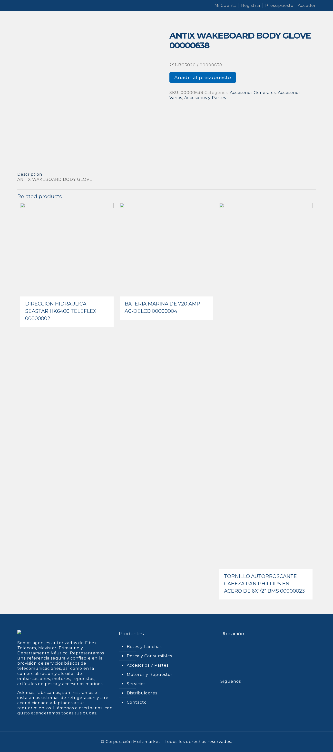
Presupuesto (279, 5)
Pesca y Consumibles (149, 656)
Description (29, 174)
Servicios (136, 683)
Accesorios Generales (253, 92)
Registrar (251, 5)
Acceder (307, 5)
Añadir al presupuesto (202, 77)
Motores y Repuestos (150, 674)
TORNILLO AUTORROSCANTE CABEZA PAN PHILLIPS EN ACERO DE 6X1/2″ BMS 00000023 (264, 583)
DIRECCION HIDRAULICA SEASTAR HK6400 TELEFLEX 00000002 (60, 311)
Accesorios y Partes (205, 97)
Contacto (137, 702)
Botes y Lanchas (144, 646)
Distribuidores (142, 693)
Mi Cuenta (226, 5)
